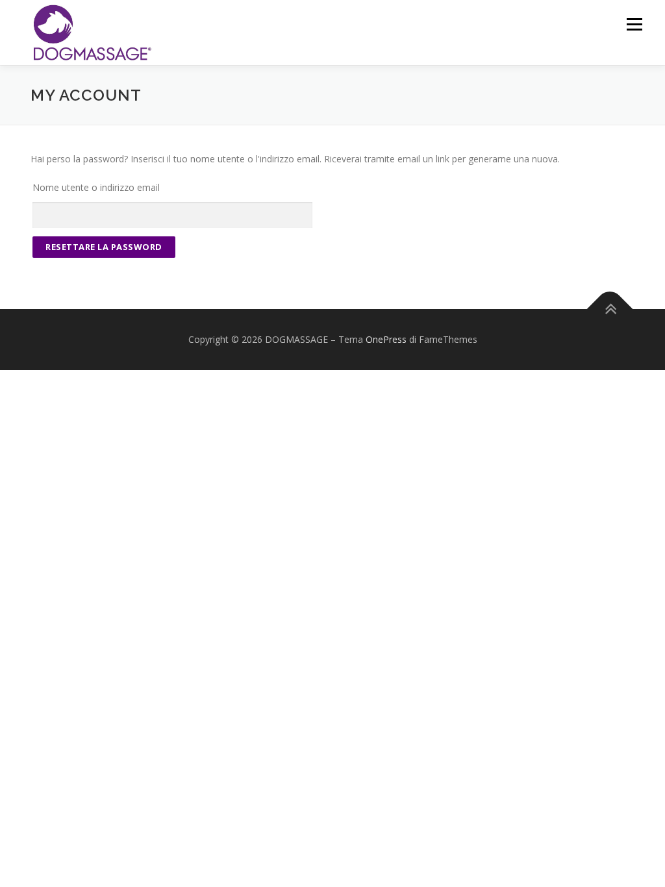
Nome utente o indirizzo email (96, 187)
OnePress (386, 339)
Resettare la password (103, 247)
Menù (634, 24)
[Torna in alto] (610, 309)
